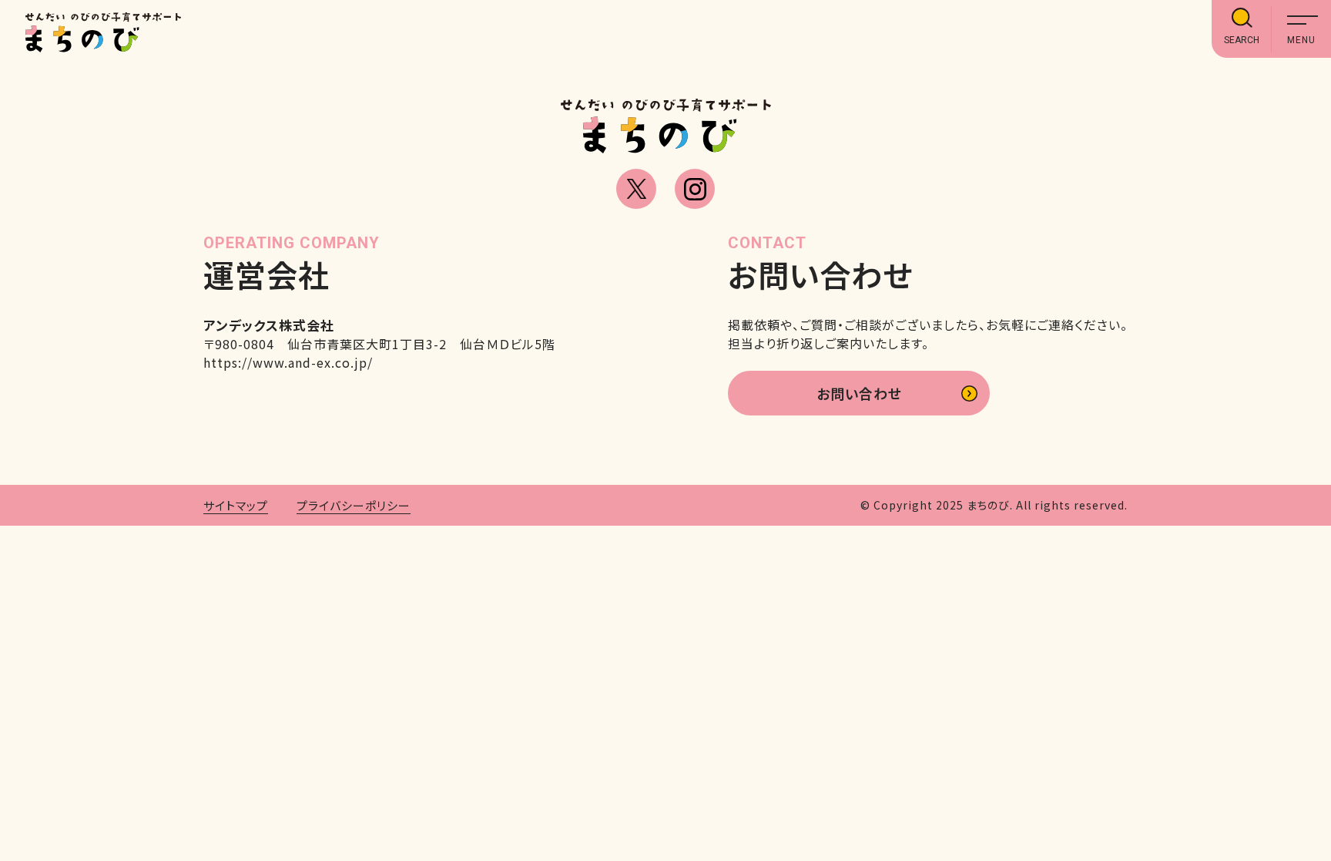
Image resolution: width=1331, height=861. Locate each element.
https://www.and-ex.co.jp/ (288, 362)
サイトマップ (235, 505)
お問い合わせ (859, 393)
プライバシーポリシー (354, 505)
